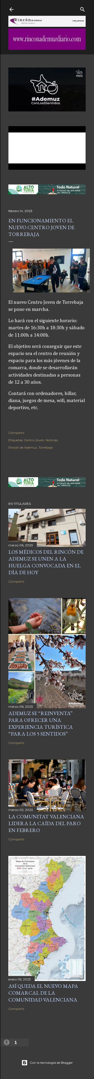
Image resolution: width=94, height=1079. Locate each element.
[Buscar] (82, 8)
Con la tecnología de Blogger (51, 1063)
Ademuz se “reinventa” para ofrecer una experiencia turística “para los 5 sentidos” (40, 723)
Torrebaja (46, 447)
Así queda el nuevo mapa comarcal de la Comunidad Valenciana (43, 993)
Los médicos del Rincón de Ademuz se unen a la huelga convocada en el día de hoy (46, 562)
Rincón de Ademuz (22, 447)
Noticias (51, 440)
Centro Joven (34, 440)
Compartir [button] (16, 433)
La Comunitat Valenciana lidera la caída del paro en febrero (46, 823)
